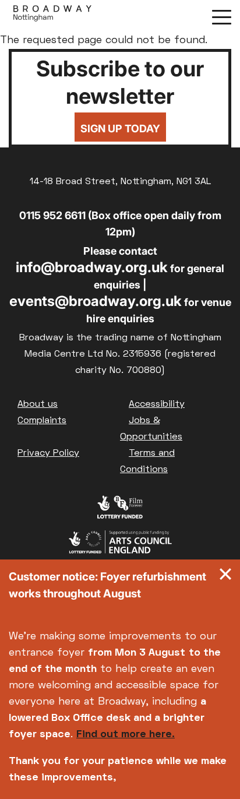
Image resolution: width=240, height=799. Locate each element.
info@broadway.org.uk (92, 267)
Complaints (41, 421)
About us (37, 404)
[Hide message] (225, 577)
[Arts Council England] (120, 544)
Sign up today (120, 128)
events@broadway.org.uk (95, 301)
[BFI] (120, 510)
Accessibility (157, 404)
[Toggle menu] (221, 16)
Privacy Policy (48, 453)
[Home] (52, 16)
